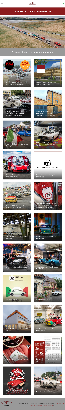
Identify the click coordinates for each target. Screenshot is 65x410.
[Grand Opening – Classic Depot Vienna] (17, 319)
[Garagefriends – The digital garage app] (48, 165)
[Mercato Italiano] (17, 288)
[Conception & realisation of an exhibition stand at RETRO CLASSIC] (48, 135)
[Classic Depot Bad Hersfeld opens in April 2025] (48, 73)
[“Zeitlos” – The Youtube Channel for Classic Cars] (17, 381)
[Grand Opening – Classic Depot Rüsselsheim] (48, 319)
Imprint (40, 405)
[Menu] (2, 3)
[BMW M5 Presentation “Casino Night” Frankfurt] (17, 258)
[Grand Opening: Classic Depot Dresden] (17, 227)
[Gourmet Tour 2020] (48, 288)
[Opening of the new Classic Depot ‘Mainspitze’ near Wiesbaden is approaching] (48, 104)
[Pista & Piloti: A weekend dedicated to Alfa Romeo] (17, 73)
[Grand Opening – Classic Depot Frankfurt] (48, 258)
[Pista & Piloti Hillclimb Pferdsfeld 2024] (17, 165)
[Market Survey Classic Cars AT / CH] (48, 350)
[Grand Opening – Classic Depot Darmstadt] (48, 227)
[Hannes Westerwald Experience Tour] (17, 350)
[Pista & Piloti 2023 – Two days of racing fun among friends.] (17, 196)
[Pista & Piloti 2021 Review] (48, 381)
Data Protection (48, 405)
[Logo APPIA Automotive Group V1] (32, 3)
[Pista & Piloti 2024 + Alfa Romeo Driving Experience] (17, 135)
